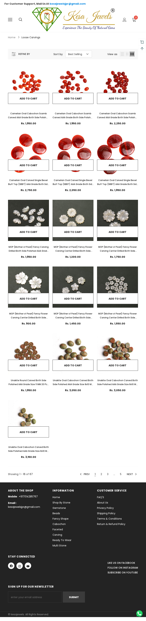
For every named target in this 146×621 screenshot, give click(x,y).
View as (112, 54)
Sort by (58, 54)
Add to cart (28, 98)
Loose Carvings (31, 37)
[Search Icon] (24, 19)
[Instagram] (19, 566)
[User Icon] (124, 20)
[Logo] (73, 19)
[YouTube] (28, 566)
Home (11, 37)
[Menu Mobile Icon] (10, 20)
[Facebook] (11, 566)
